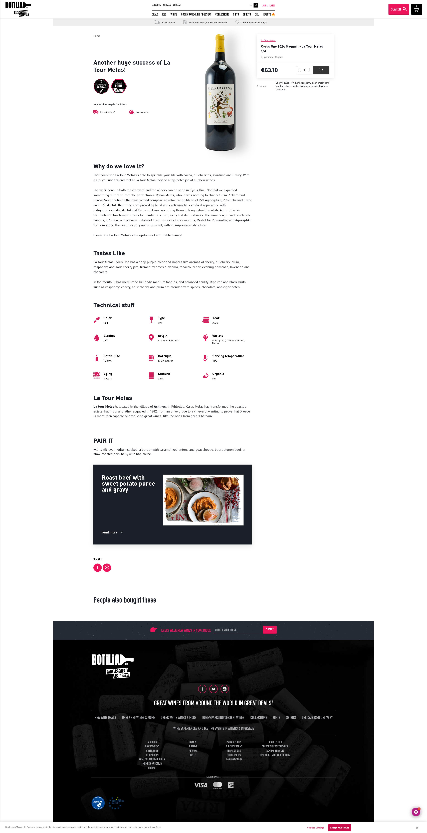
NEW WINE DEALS (105, 717)
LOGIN (272, 5)
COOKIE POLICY (234, 755)
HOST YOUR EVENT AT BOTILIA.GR (275, 755)
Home (96, 35)
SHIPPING (193, 746)
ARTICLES (167, 5)
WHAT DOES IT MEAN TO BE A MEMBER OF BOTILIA (152, 761)
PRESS (193, 755)
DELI (257, 14)
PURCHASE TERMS (234, 746)
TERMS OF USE (234, 751)
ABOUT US (156, 5)
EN (256, 5)
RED (164, 14)
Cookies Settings (315, 827)
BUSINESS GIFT (275, 742)
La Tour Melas (268, 40)
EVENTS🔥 (269, 14)
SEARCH (396, 9)
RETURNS (193, 751)
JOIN (264, 5)
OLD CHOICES (152, 755)
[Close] (417, 827)
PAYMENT (193, 742)
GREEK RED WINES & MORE (138, 717)
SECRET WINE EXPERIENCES (275, 746)
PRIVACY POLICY (234, 742)
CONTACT (177, 5)
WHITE (173, 14)
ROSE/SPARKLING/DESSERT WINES (223, 717)
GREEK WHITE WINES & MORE (178, 717)
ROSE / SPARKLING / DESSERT (196, 14)
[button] (416, 812)
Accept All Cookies (339, 827)
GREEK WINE (152, 751)
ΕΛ (251, 5)
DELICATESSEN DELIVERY (317, 717)
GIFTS (236, 14)
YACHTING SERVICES (275, 751)
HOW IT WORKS (152, 746)
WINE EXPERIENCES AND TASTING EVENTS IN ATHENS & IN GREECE (213, 728)
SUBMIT (270, 629)
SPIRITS (247, 14)
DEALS (155, 14)
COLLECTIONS (222, 14)
